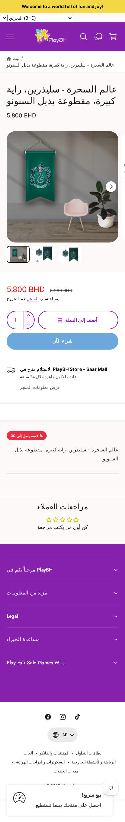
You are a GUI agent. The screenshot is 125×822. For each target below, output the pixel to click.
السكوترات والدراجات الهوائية (40, 762)
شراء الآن (62, 341)
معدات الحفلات (66, 771)
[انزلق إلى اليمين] (111, 186)
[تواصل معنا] (98, 36)
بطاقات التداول (88, 753)
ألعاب (28, 753)
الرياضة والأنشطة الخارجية (94, 762)
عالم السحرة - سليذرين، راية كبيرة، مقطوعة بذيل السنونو (60, 65)
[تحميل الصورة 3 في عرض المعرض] (70, 254)
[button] (10, 36)
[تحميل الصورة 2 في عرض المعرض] (44, 254)
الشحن (32, 298)
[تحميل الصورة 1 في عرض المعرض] (18, 254)
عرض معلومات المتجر (40, 387)
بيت (16, 58)
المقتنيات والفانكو (54, 753)
